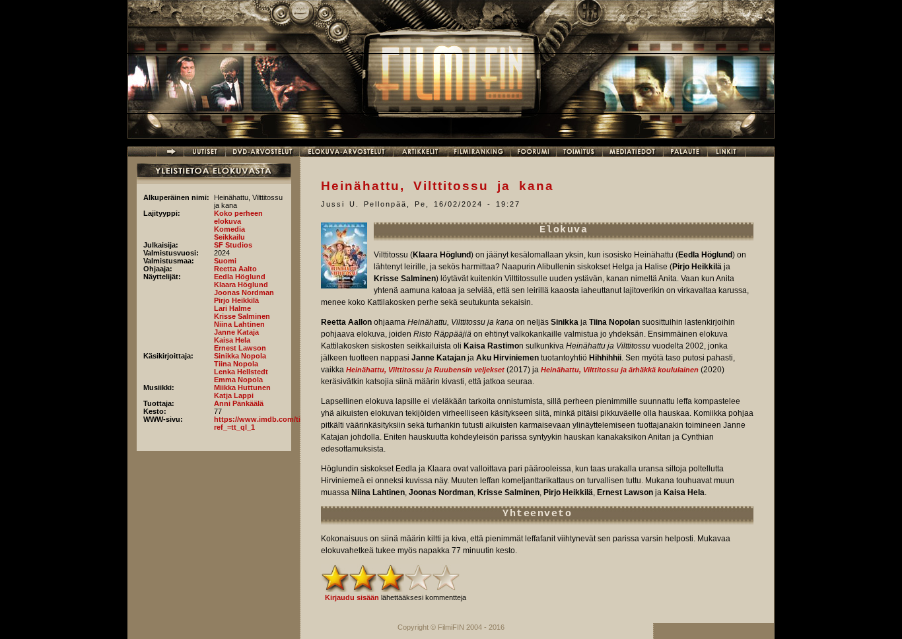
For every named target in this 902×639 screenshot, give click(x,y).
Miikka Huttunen (242, 387)
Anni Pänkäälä (238, 403)
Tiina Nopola (236, 364)
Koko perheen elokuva (238, 217)
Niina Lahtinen (239, 324)
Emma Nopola (238, 380)
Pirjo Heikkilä (236, 300)
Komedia (229, 229)
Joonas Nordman (244, 292)
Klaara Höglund (241, 284)
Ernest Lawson (240, 348)
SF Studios (233, 245)
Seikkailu (229, 237)
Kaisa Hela (232, 340)
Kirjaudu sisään (352, 597)
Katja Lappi (234, 395)
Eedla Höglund (239, 277)
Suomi (225, 261)
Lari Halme (232, 308)
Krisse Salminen (242, 316)
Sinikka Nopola (240, 356)
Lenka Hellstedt (241, 372)
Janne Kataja (236, 332)
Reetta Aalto (235, 269)
